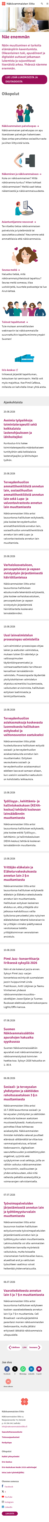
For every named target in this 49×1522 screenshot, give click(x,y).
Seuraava (33, 1347)
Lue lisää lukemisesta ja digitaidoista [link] (21, 79)
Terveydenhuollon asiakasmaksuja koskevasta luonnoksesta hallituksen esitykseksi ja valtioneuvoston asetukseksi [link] (24, 726)
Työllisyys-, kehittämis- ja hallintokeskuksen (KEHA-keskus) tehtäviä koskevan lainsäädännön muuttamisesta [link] (22, 809)
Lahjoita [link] (9, 1513)
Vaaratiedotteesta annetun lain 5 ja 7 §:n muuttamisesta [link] (24, 1293)
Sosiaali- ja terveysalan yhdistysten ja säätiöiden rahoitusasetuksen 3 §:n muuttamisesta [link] (21, 1093)
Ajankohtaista (13, 402)
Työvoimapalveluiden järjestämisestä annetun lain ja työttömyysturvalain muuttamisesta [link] (24, 1209)
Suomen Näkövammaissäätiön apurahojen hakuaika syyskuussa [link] (19, 1035)
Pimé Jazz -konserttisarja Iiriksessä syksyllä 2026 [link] (21, 961)
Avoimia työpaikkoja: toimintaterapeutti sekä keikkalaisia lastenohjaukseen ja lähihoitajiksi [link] (20, 428)
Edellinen (15, 1347)
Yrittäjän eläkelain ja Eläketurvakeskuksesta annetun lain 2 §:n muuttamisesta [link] (20, 873)
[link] (18, 3)
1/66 (24, 1347)
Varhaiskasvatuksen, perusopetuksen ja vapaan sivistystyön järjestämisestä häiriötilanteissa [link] (23, 571)
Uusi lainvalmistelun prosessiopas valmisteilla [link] (21, 637)
